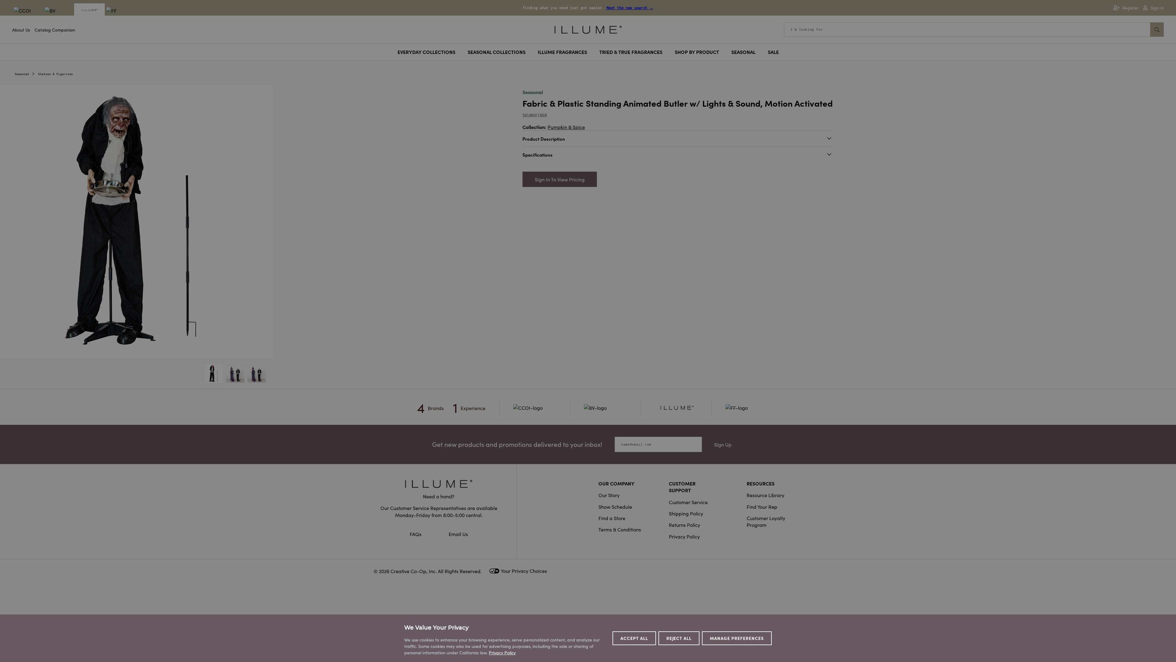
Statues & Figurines (55, 74)
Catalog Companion (55, 30)
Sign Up (723, 444)
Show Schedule (615, 506)
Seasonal (743, 51)
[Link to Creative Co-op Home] (439, 484)
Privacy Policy (684, 536)
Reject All (679, 638)
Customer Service (688, 502)
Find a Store (611, 518)
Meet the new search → (630, 8)
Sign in (1157, 8)
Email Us (458, 534)
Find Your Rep (762, 506)
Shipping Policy (686, 513)
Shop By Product (697, 51)
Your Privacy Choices (524, 570)
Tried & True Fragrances (630, 51)
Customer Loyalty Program (766, 521)
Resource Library (765, 495)
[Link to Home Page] (588, 28)
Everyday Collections (426, 51)
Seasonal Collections (497, 51)
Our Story (609, 495)
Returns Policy (684, 524)
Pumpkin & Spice (566, 127)
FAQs (416, 534)
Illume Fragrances (562, 51)
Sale (773, 51)
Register (1130, 8)
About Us (21, 30)
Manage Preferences (737, 638)
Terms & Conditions (619, 529)
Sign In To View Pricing (560, 179)
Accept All (634, 638)
